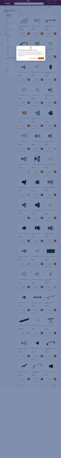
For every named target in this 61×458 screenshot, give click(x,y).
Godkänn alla (41, 58)
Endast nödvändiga (33, 58)
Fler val (19, 58)
